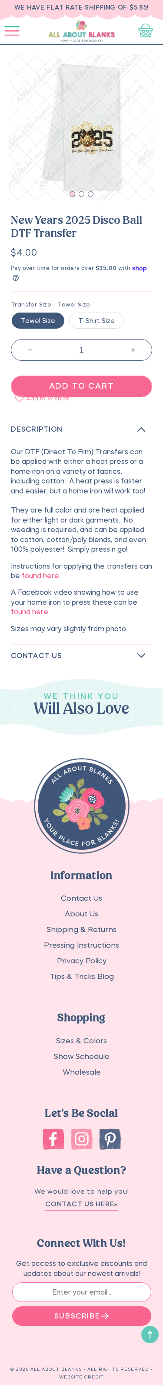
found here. (31, 611)
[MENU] (12, 31)
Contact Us (81, 898)
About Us (81, 914)
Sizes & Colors (81, 1041)
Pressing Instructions (81, 945)
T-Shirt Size (96, 320)
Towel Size (38, 320)
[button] (12, 31)
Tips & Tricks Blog (82, 976)
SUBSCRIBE (77, 1315)
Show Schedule (82, 1056)
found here (40, 575)
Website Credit (81, 1377)
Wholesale (82, 1072)
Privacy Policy (81, 961)
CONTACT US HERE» (81, 1204)
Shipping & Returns (81, 929)
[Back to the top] (150, 1334)
